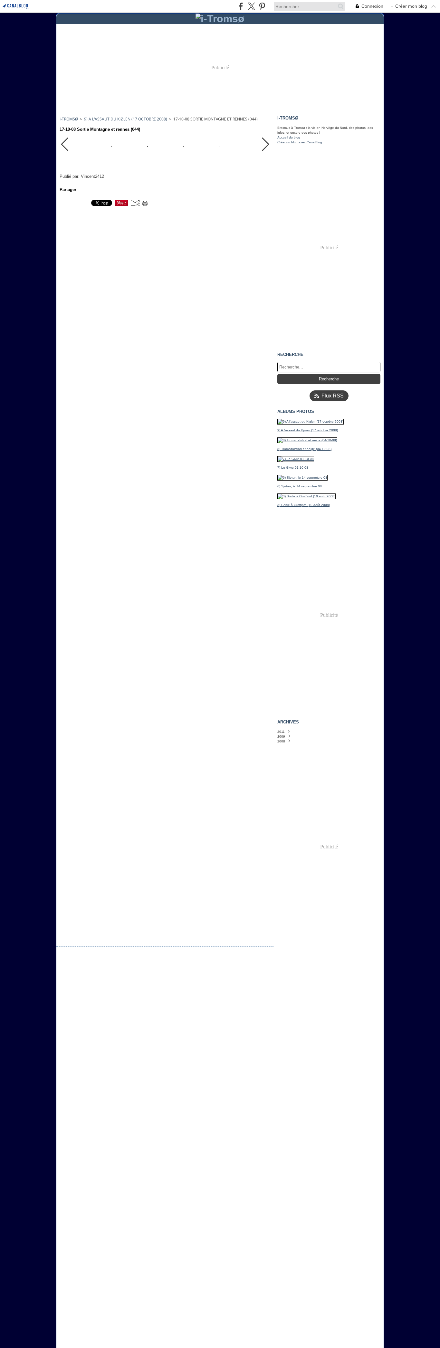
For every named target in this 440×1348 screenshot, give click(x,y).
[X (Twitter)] (251, 6)
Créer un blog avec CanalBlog (299, 142)
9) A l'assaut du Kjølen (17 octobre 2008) (125, 119)
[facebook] (241, 6)
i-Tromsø (69, 119)
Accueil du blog (288, 137)
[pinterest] (262, 6)
